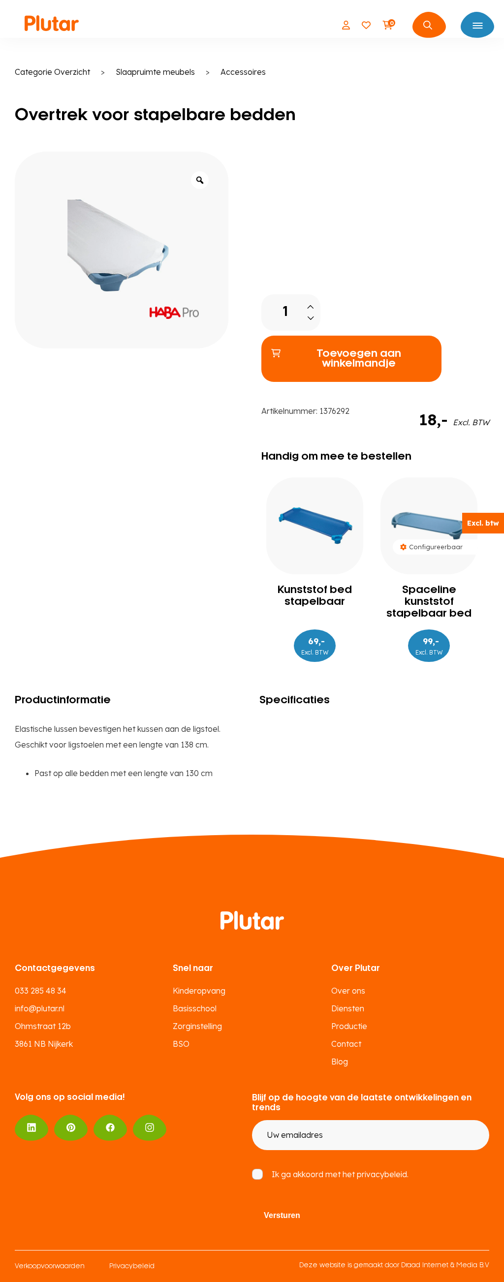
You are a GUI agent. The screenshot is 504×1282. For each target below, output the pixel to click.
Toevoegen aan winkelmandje (358, 359)
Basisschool (195, 1008)
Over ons (348, 991)
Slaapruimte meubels (155, 72)
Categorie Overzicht (52, 72)
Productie (349, 1026)
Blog (339, 1061)
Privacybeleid (132, 1266)
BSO (181, 1044)
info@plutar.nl (39, 1008)
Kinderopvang (199, 991)
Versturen (282, 1215)
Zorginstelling (197, 1026)
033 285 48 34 (40, 991)
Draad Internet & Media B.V (445, 1265)
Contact (346, 1044)
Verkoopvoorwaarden (50, 1266)
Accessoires (243, 72)
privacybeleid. (383, 1174)
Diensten (347, 1008)
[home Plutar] (52, 25)
